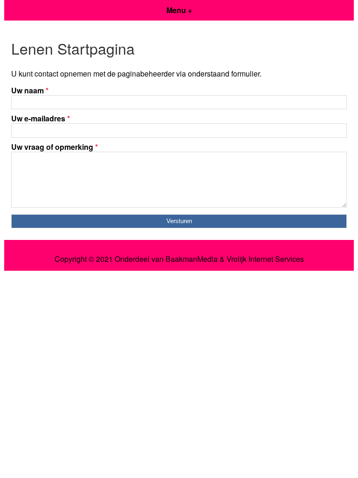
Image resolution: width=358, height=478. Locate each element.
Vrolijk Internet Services (265, 259)
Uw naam (29, 90)
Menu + (179, 10)
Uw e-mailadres (40, 118)
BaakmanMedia (191, 259)
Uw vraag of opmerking (54, 146)
